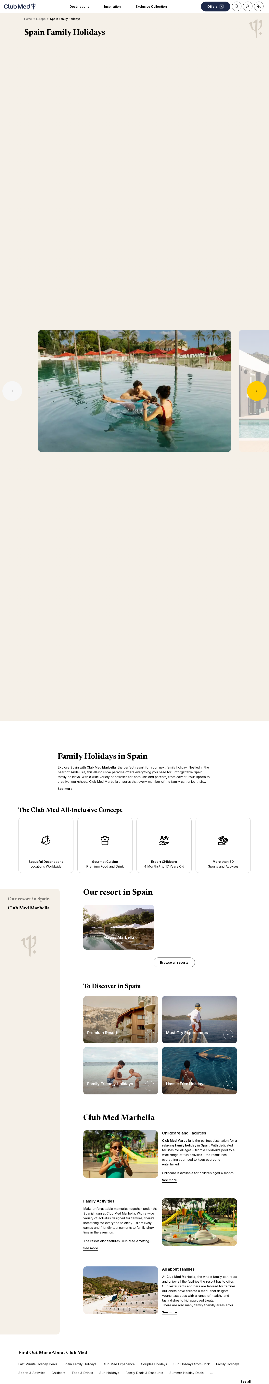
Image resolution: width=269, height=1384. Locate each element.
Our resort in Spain (29, 899)
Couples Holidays (154, 1364)
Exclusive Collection (151, 6)
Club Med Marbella (29, 908)
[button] (120, 1019)
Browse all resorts (174, 962)
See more (65, 789)
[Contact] (258, 6)
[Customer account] (247, 6)
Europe (41, 19)
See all (245, 1381)
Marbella (109, 767)
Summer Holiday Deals (186, 1373)
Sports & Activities (31, 1373)
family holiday (185, 1145)
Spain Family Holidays (79, 1364)
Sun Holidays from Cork (191, 1364)
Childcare (59, 1373)
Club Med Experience (119, 1364)
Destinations (79, 6)
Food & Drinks (82, 1373)
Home (28, 19)
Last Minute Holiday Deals (37, 1364)
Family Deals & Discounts (144, 1373)
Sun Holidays (109, 1373)
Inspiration (112, 6)
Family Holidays (227, 1364)
